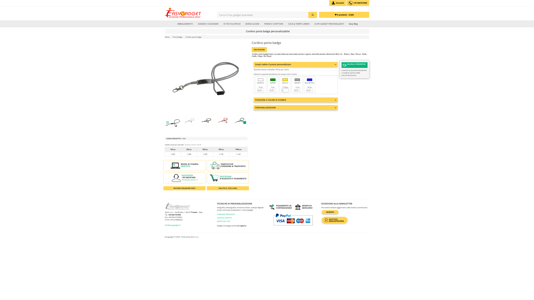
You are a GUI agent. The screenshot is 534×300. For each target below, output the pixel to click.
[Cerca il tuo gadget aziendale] (312, 15)
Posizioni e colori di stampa (270, 100)
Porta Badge (177, 37)
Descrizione (259, 49)
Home (167, 37)
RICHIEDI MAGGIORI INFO (184, 188)
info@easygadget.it (190, 180)
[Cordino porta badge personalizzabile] (173, 122)
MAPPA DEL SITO (223, 221)
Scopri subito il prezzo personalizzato (273, 64)
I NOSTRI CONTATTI (224, 218)
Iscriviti (330, 212)
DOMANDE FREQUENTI (226, 214)
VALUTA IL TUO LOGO (228, 188)
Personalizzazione (265, 107)
